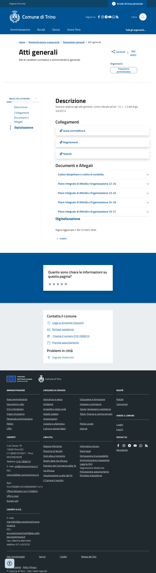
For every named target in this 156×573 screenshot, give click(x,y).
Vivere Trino (74, 30)
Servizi (56, 30)
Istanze (83, 428)
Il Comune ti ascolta (53, 480)
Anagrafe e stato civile (54, 409)
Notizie (119, 399)
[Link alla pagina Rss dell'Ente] (146, 446)
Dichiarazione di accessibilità (94, 456)
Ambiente (48, 404)
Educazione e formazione (92, 399)
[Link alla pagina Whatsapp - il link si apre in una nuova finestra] (113, 17)
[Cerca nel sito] (142, 17)
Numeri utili (12, 501)
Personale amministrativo (20, 419)
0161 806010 (23, 461)
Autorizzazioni (50, 419)
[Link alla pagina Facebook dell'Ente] (118, 446)
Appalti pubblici (50, 414)
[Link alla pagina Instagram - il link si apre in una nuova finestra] (102, 17)
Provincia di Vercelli (52, 451)
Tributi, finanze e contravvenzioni (96, 416)
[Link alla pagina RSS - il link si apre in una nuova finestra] (117, 17)
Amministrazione (20, 30)
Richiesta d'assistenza (91, 475)
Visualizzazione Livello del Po (57, 475)
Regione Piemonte (17, 3)
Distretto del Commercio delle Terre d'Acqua (59, 468)
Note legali (85, 451)
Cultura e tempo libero (54, 428)
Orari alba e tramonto (54, 456)
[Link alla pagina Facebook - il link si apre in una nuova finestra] (99, 17)
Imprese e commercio (90, 404)
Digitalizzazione (67, 218)
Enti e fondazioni (15, 409)
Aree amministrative (17, 399)
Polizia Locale (86, 423)
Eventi (119, 429)
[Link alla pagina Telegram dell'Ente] (129, 446)
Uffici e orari (13, 496)
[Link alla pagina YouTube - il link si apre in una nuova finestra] (110, 17)
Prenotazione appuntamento (94, 471)
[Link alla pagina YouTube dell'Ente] (135, 446)
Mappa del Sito (88, 556)
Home (22, 42)
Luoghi (119, 424)
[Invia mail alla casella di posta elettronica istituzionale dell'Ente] (26, 466)
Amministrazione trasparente (43, 42)
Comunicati (122, 404)
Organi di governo (16, 414)
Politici (10, 423)
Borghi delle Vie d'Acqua (55, 461)
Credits (63, 556)
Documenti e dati (15, 404)
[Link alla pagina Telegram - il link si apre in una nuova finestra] (106, 17)
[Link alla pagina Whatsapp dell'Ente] (141, 446)
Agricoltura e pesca (52, 399)
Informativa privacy (89, 446)
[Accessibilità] (9, 563)
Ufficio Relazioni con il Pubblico (22, 491)
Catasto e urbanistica (54, 423)
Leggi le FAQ (86, 464)
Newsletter (122, 450)
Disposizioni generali (74, 42)
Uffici (9, 428)
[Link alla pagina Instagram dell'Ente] (124, 446)
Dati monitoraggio (16, 556)
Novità (41, 30)
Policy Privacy (30, 567)
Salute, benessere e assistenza (95, 409)
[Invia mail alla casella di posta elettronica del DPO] (23, 523)
